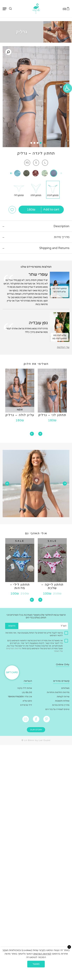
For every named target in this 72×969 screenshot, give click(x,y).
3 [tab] (34, 143)
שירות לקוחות (63, 696)
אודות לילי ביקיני (24, 688)
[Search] (10, 8)
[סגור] (69, 947)
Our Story (36, 729)
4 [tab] (31, 143)
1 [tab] (41, 143)
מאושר (36, 963)
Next (32, 434)
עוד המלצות (63, 347)
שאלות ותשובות (62, 701)
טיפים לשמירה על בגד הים (57, 709)
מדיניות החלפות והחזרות (58, 692)
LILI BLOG (27, 692)
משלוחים (65, 688)
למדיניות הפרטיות (42, 953)
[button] (67, 88)
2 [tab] (37, 143)
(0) (65, 8)
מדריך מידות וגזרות (60, 705)
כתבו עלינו (27, 701)
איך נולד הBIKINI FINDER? (20, 696)
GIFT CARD (12, 672)
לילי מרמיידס (26, 705)
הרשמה (11, 626)
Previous (40, 434)
